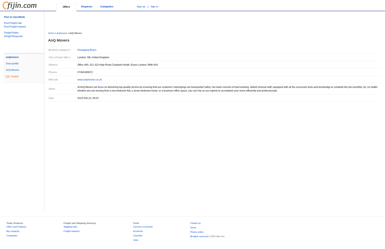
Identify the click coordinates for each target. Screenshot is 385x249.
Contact (14, 76)
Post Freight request (15, 26)
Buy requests (12, 231)
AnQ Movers (12, 70)
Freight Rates (11, 32)
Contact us (195, 223)
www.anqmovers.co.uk (89, 79)
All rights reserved (199, 236)
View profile (12, 63)
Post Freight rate (13, 23)
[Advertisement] (20, 150)
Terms (193, 227)
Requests (86, 6)
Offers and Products (16, 227)
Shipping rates (70, 227)
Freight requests (72, 231)
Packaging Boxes (86, 50)
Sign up (141, 6)
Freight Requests (13, 36)
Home (51, 33)
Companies (106, 6)
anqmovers (12, 57)
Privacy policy (197, 232)
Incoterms (138, 231)
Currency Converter (143, 227)
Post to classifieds (14, 17)
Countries (138, 235)
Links (135, 240)
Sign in (154, 6)
